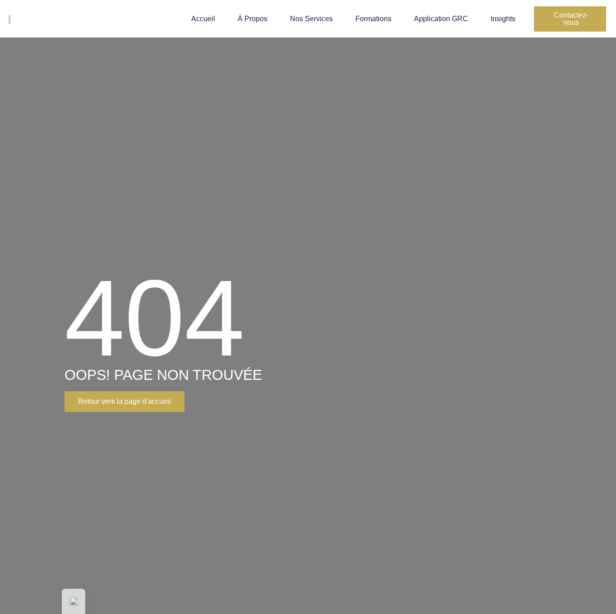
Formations (373, 19)
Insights (503, 19)
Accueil (203, 19)
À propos (252, 19)
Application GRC (441, 19)
